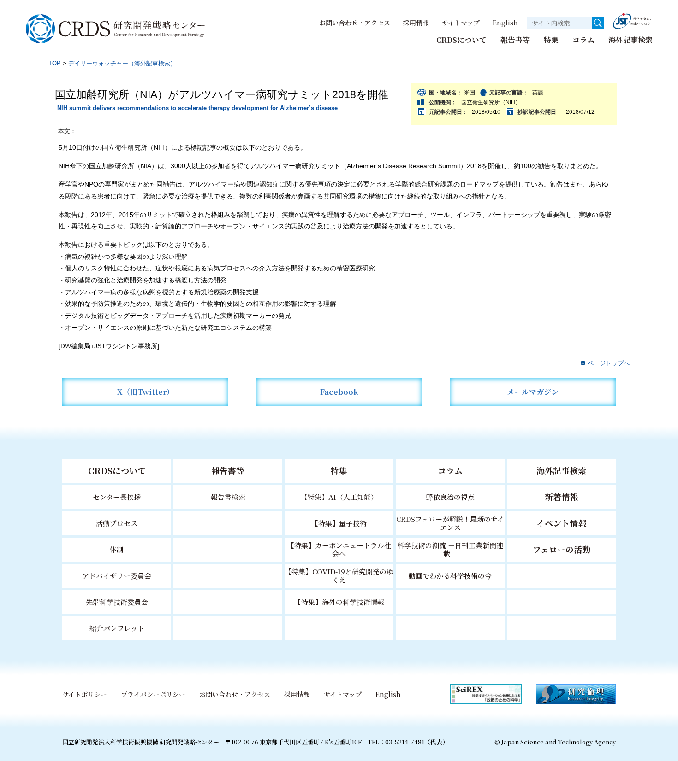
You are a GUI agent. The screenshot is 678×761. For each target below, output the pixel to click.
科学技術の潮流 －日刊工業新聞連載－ (450, 549)
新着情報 (561, 497)
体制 (117, 549)
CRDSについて (461, 40)
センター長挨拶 (117, 497)
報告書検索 (228, 497)
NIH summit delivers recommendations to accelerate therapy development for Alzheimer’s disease (197, 108)
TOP (54, 63)
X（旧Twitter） (145, 391)
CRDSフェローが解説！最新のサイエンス (450, 523)
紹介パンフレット (116, 628)
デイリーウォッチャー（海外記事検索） (122, 63)
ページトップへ (609, 363)
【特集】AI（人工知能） (339, 497)
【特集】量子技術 (339, 523)
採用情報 (416, 22)
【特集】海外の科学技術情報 (339, 602)
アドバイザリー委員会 (116, 575)
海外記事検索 (630, 40)
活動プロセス (116, 523)
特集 (551, 40)
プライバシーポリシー (153, 694)
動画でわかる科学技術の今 (450, 575)
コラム (583, 40)
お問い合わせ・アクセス (354, 22)
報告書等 (515, 40)
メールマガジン (533, 391)
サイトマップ (461, 22)
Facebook (339, 391)
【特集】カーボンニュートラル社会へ (339, 549)
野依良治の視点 (450, 497)
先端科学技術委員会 (117, 602)
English (505, 22)
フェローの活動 (561, 549)
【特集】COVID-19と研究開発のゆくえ (339, 576)
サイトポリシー (84, 694)
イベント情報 (561, 523)
